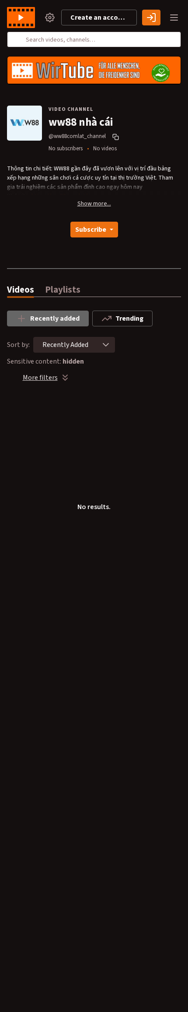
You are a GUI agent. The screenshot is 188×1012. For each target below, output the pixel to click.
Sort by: (18, 345)
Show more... (94, 203)
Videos (20, 289)
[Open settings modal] (50, 17)
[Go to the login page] (151, 17)
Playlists (62, 289)
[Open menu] (174, 17)
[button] (106, 344)
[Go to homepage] (22, 17)
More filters (40, 377)
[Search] (19, 39)
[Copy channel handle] (116, 137)
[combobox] (65, 344)
